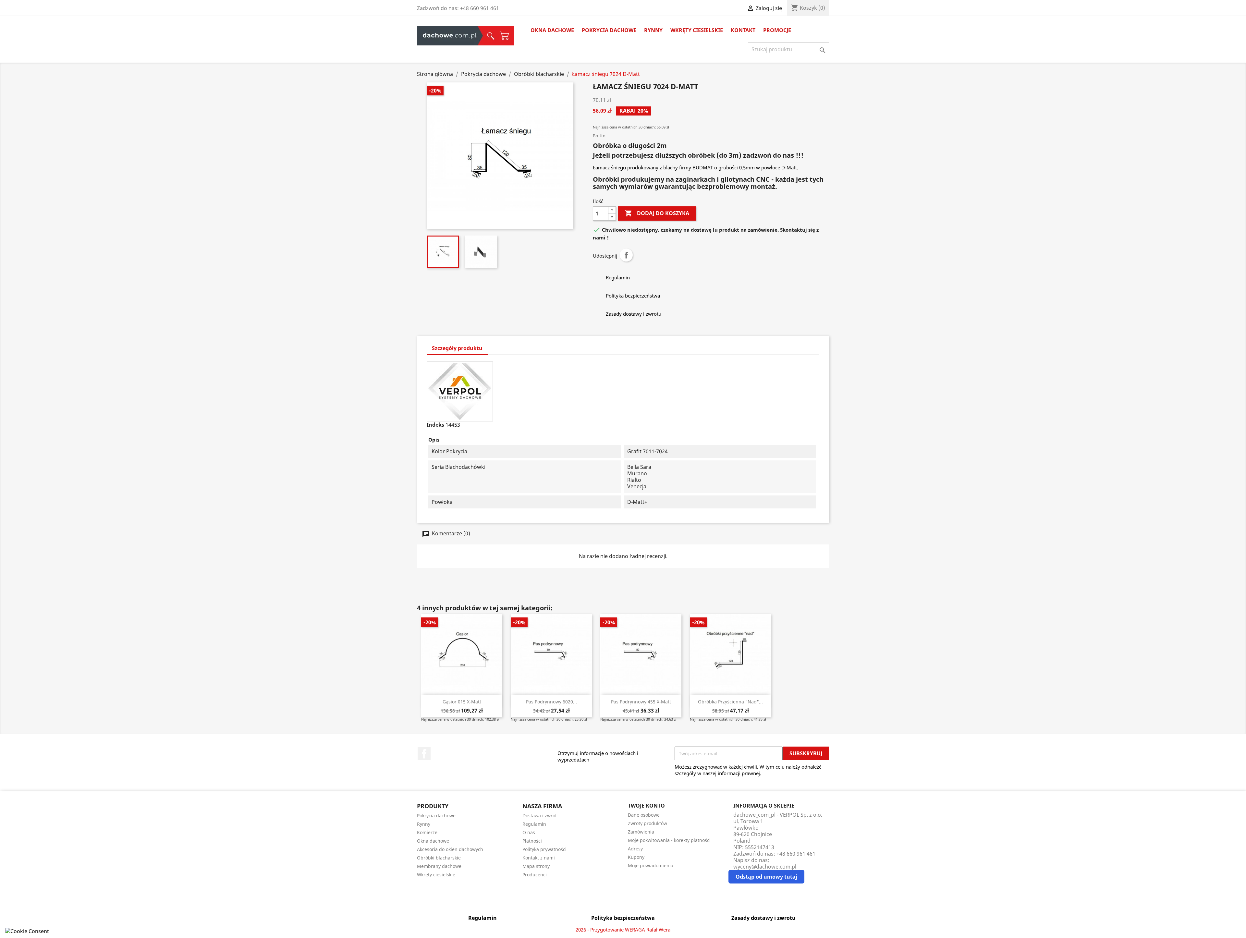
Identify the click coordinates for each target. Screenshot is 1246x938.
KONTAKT (743, 30)
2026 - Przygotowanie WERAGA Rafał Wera (623, 929)
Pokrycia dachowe (609, 30)
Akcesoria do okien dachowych (450, 849)
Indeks (435, 424)
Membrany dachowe (439, 866)
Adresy (635, 849)
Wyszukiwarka (488, 35)
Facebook (424, 753)
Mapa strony (536, 866)
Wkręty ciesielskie (696, 30)
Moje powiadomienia (650, 865)
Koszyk (504, 35)
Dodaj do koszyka (657, 213)
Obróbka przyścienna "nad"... (730, 702)
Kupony (636, 857)
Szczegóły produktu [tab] (457, 348)
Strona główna (449, 35)
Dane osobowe (644, 815)
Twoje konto (646, 805)
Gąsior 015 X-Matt (462, 702)
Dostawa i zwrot (539, 815)
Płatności (532, 841)
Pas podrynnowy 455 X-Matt (641, 702)
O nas (528, 832)
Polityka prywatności (544, 849)
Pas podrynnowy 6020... (551, 702)
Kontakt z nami (538, 858)
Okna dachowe (552, 30)
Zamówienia (641, 832)
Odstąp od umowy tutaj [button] (766, 876)
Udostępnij (626, 255)
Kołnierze (427, 832)
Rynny (653, 30)
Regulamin (534, 824)
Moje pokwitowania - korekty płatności (669, 840)
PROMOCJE (777, 30)
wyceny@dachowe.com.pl (764, 866)
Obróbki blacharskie (439, 858)
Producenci (534, 874)
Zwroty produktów (647, 823)
